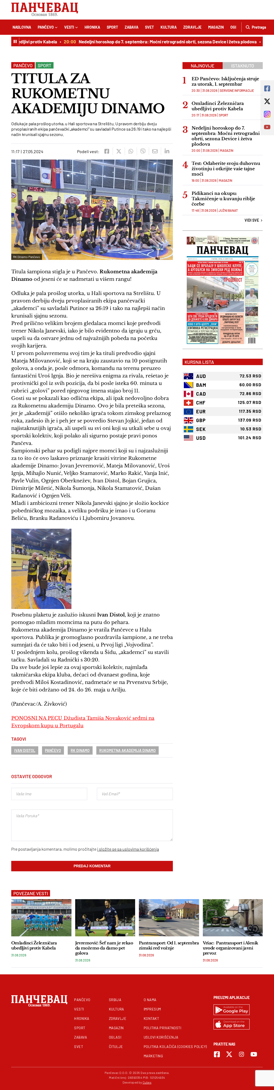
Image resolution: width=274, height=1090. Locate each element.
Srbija (115, 1000)
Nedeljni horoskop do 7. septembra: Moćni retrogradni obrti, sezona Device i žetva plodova (159, 41)
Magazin (216, 27)
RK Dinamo (80, 750)
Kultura (169, 27)
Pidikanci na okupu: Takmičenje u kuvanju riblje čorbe (223, 199)
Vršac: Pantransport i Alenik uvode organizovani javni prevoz (230, 948)
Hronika (92, 27)
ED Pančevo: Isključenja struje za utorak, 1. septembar (225, 81)
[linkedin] (167, 151)
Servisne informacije (237, 90)
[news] (41, 917)
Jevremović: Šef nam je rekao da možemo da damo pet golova (104, 948)
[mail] (155, 151)
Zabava (131, 27)
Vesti (69, 27)
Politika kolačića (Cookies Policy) (175, 1046)
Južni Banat (228, 210)
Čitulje (116, 1046)
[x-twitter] (229, 1054)
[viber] (143, 151)
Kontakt (151, 1018)
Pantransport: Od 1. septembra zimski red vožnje (169, 945)
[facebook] (107, 151)
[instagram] (241, 1054)
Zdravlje (192, 27)
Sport (112, 27)
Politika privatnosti (162, 1028)
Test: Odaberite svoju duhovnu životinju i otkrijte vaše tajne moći (226, 169)
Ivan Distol (24, 750)
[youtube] (253, 1054)
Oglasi (115, 1037)
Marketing (153, 1056)
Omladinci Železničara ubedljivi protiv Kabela (218, 106)
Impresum (152, 1009)
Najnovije (202, 65)
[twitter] (119, 151)
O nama (150, 1000)
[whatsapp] (131, 151)
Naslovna (22, 27)
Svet (149, 27)
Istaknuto (242, 65)
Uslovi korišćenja (161, 1037)
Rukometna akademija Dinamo (127, 750)
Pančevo (46, 27)
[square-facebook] (217, 1054)
